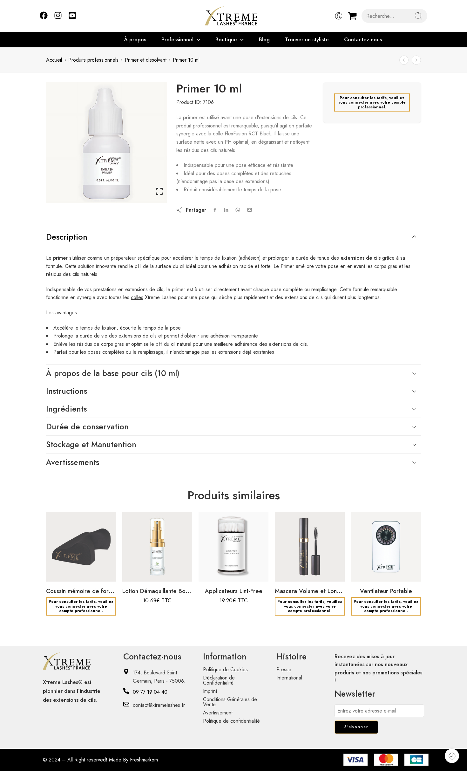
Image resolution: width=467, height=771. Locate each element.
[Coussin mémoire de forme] (81, 547)
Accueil (54, 60)
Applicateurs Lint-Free (233, 591)
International (289, 677)
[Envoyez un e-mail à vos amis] (249, 210)
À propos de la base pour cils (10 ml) (112, 373)
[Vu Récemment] (452, 756)
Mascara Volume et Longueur (310, 591)
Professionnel (177, 39)
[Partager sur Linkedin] (226, 210)
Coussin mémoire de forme (81, 591)
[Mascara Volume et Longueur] (310, 547)
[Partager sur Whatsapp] (237, 210)
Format (134, 544)
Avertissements (72, 462)
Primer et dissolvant (145, 60)
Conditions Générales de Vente (230, 702)
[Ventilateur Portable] (386, 547)
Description (66, 236)
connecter (359, 102)
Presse (283, 669)
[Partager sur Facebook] (215, 210)
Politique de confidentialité (231, 721)
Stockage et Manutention (91, 444)
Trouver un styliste (307, 39)
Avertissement (218, 712)
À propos (135, 39)
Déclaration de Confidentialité (219, 680)
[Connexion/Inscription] (338, 15)
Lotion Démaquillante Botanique (157, 591)
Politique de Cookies (225, 669)
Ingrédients (66, 408)
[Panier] (352, 15)
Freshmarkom (144, 759)
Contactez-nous (363, 39)
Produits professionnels (93, 60)
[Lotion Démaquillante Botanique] (416, 60)
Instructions (66, 391)
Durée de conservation (87, 426)
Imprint (210, 691)
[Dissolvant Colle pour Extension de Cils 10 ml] (404, 60)
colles (137, 297)
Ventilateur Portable (386, 591)
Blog (264, 39)
